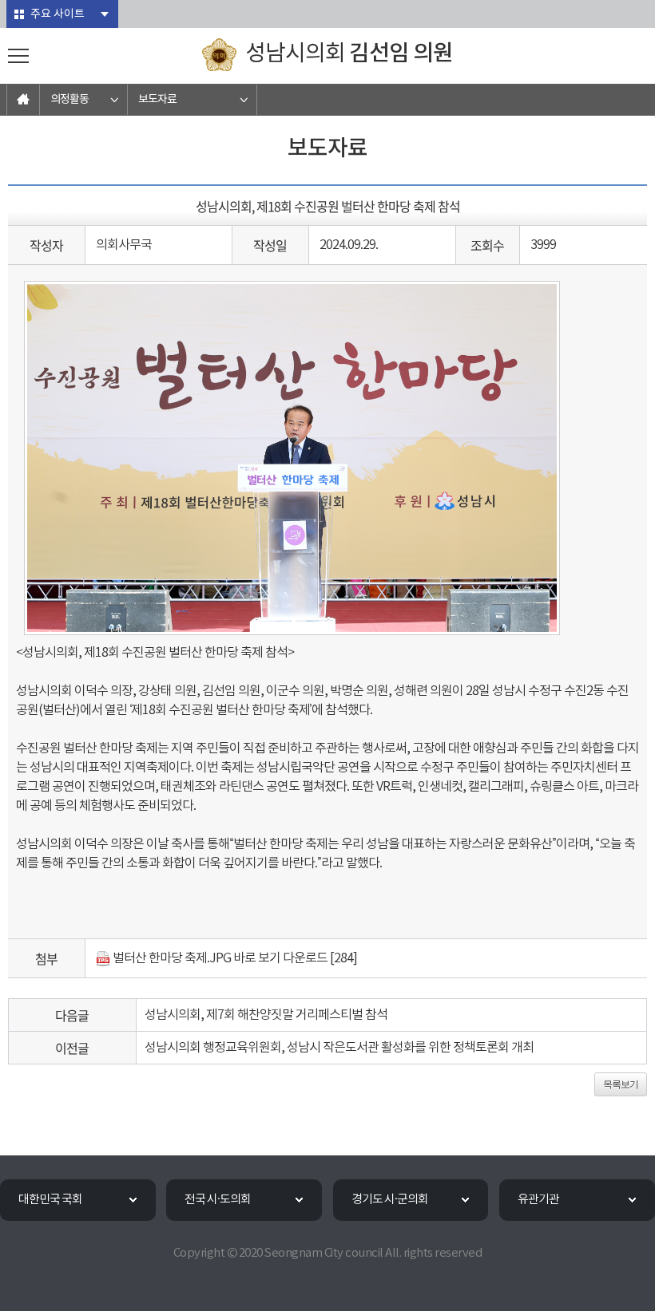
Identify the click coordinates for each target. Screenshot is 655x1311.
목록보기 (620, 1084)
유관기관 (538, 1199)
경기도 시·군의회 (389, 1199)
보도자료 (157, 99)
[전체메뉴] (18, 56)
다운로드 (305, 958)
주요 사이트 (57, 14)
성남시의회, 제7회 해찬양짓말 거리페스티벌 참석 (266, 1015)
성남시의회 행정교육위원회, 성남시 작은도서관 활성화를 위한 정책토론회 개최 (339, 1048)
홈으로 (23, 100)
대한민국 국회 (50, 1199)
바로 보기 (256, 958)
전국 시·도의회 (218, 1199)
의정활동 (69, 99)
